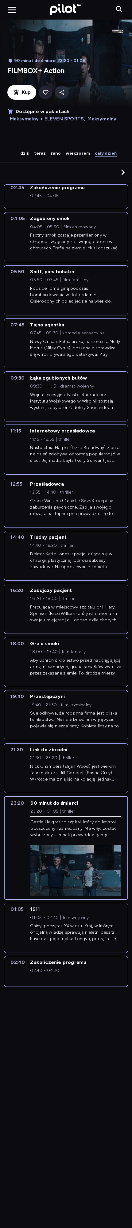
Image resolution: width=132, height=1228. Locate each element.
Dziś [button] (24, 153)
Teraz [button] (40, 153)
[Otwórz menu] (12, 10)
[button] (123, 172)
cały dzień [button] (106, 153)
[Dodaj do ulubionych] (45, 92)
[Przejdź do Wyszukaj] (119, 9)
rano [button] (56, 153)
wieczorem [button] (78, 153)
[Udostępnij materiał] (62, 92)
